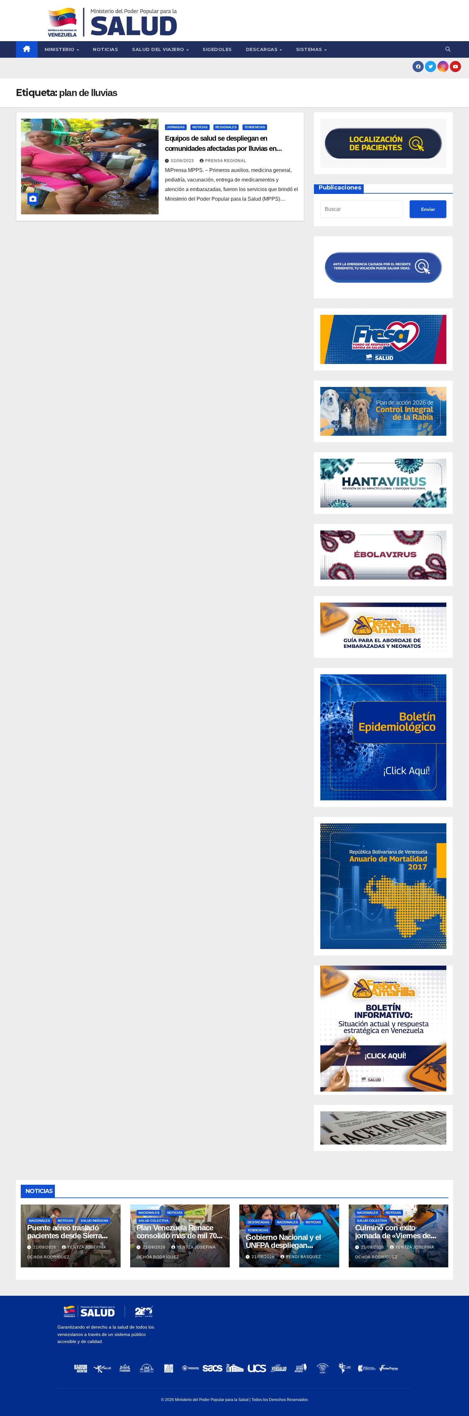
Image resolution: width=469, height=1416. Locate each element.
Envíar (428, 209)
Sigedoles (217, 49)
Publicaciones (340, 187)
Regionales (226, 127)
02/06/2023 (183, 161)
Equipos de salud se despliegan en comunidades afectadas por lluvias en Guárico (220, 148)
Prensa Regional (225, 161)
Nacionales (39, 1220)
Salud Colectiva (153, 1220)
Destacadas (258, 1222)
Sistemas (310, 49)
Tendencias (254, 127)
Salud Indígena (94, 1220)
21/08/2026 (45, 1247)
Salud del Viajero (159, 49)
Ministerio (60, 49)
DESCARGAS (262, 49)
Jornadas (176, 127)
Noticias (105, 49)
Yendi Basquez (303, 1257)
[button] (447, 49)
